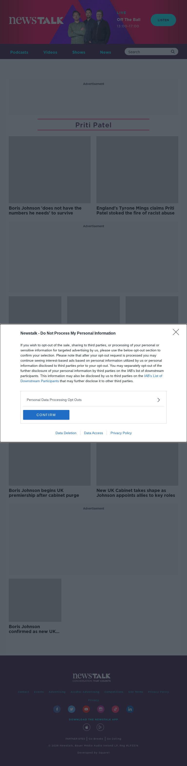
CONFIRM (46, 415)
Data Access (93, 433)
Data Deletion (66, 433)
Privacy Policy (121, 433)
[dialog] (93, 383)
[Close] (177, 333)
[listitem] (93, 399)
